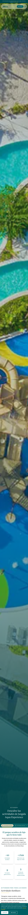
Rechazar (13, 912)
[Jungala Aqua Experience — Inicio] (5, 6)
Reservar (20, 6)
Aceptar (5, 912)
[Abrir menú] (25, 6)
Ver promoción (15, 2)
